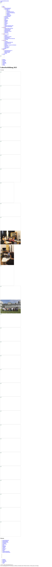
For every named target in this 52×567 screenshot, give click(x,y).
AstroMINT (4, 48)
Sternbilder (8, 10)
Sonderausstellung (7, 16)
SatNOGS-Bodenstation (6, 552)
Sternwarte (4, 40)
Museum (3, 7)
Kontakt (3, 54)
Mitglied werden (7, 52)
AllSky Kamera (6, 46)
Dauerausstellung (5, 541)
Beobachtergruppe (7, 51)
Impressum (4, 560)
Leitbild (5, 21)
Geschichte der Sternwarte (10, 12)
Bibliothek (4, 546)
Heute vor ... (4, 548)
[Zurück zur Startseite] (2, 4)
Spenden (5, 23)
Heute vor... (6, 22)
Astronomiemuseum (7, 8)
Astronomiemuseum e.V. (8, 50)
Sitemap (3, 562)
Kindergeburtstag (7, 30)
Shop (5, 19)
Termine (3, 33)
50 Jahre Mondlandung (10, 11)
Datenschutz (4, 561)
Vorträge (5, 35)
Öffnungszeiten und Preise (8, 28)
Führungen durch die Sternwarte (9, 38)
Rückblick (4, 545)
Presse (5, 24)
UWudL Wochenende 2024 (8, 25)
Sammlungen (6, 18)
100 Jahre (6, 41)
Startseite (3, 559)
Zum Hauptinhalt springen (4, 0)
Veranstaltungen (7, 37)
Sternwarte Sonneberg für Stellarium (10, 44)
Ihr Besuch (4, 27)
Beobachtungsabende (7, 31)
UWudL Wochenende (5, 551)
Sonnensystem (8, 15)
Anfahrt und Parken (7, 29)
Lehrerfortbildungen (7, 43)
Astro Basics (6, 47)
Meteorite (8, 13)
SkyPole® (6, 45)
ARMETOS (8, 14)
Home (3, 6)
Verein (3, 49)
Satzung (5, 53)
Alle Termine (6, 34)
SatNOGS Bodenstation (8, 26)
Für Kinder (6, 17)
